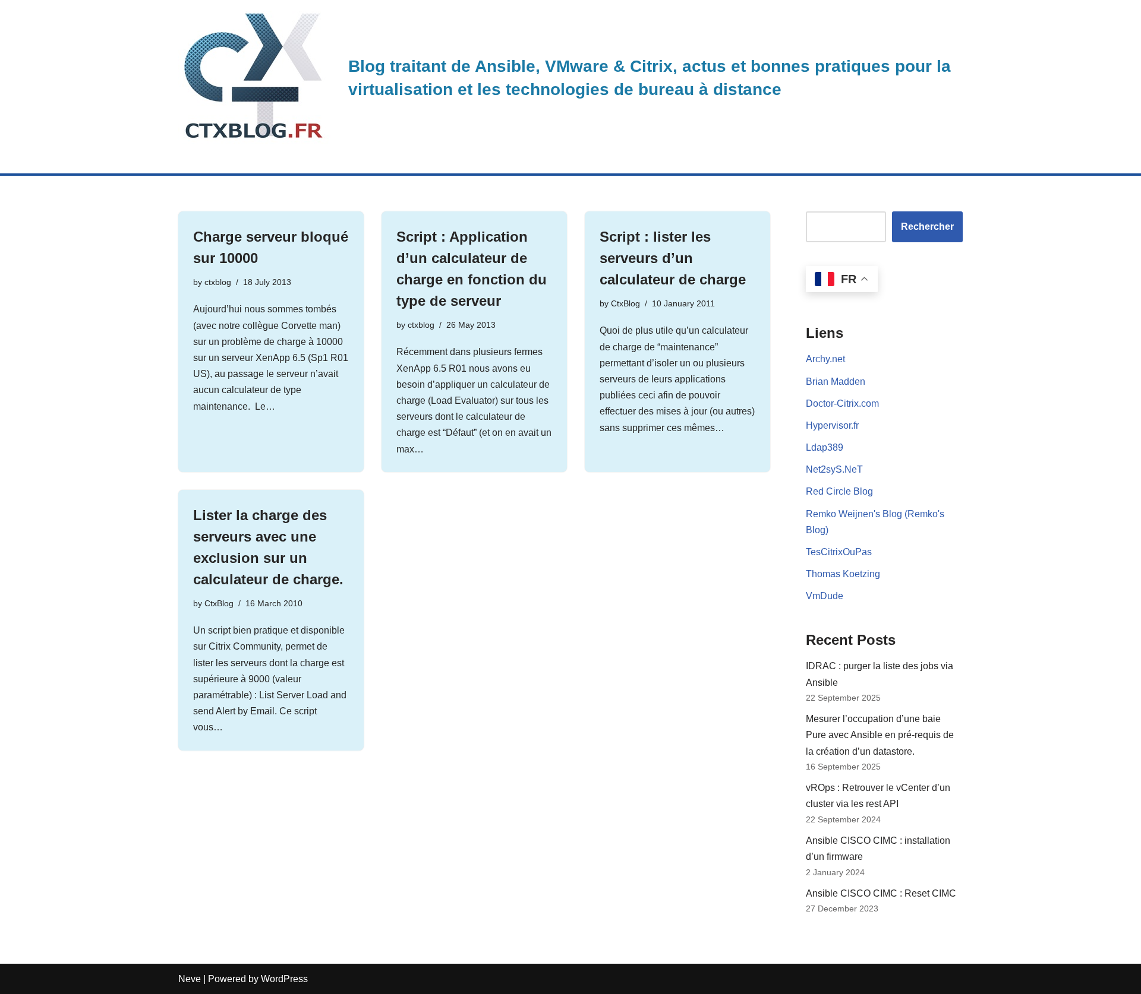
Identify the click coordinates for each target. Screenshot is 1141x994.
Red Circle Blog (839, 491)
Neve (189, 979)
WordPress (284, 979)
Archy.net (825, 359)
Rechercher (927, 226)
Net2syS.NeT (834, 469)
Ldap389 (824, 447)
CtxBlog (625, 303)
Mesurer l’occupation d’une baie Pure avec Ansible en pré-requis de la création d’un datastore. (880, 735)
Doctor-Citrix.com (842, 403)
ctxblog (217, 282)
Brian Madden (835, 381)
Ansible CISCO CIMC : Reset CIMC (881, 893)
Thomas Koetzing (843, 574)
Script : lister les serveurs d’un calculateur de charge (673, 258)
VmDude (824, 596)
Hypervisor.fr (832, 425)
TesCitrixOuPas (839, 552)
